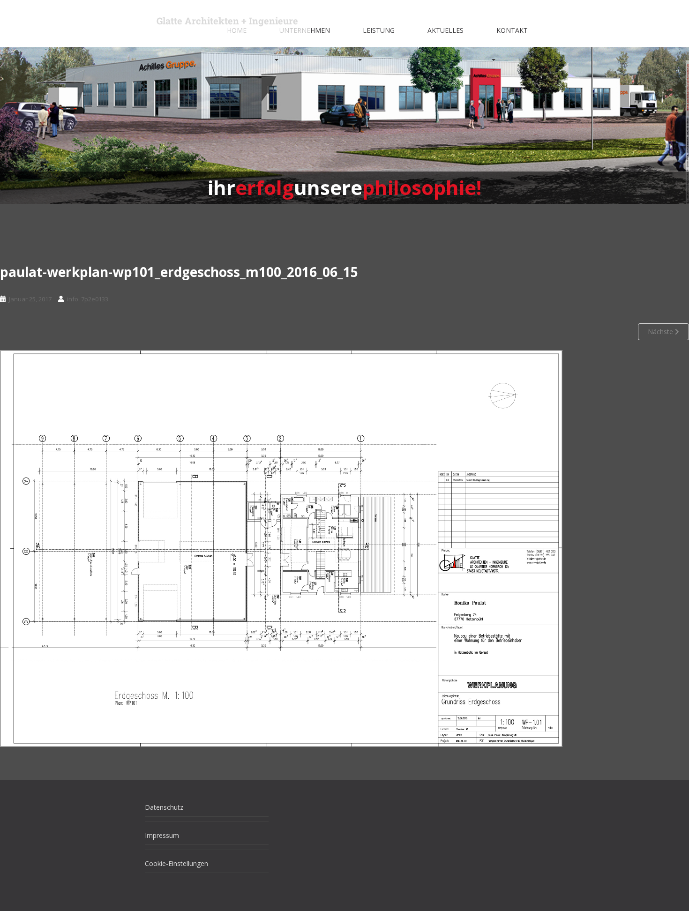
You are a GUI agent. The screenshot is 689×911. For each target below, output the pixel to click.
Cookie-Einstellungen (176, 863)
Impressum (162, 835)
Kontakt (512, 30)
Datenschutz (164, 807)
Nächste (661, 331)
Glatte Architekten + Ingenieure (227, 21)
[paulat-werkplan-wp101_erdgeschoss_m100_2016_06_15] (281, 548)
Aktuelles (445, 30)
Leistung (379, 30)
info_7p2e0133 (87, 299)
